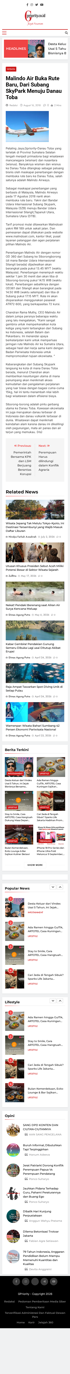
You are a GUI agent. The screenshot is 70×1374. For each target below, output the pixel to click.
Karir (31, 1322)
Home (21, 1322)
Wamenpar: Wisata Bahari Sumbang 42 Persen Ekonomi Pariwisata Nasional (33, 727)
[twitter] (36, 5)
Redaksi (9, 1301)
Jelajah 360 (45, 1322)
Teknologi (45, 841)
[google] (44, 1282)
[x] (35, 1282)
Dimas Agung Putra (19, 615)
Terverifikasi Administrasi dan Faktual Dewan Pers (35, 1314)
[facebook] (27, 5)
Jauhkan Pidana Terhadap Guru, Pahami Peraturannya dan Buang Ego (41, 1192)
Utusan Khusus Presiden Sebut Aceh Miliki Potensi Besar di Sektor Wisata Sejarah (35, 567)
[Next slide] (60, 887)
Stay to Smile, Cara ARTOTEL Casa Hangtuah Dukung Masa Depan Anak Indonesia (18, 819)
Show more (35, 865)
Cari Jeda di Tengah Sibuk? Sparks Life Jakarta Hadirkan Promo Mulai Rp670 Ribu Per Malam (50, 820)
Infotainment (15, 773)
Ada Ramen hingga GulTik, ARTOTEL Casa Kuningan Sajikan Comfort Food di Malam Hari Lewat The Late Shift (50, 786)
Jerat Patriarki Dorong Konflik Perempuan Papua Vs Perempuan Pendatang (43, 1169)
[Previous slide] (53, 887)
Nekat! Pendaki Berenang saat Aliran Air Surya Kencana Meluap (33, 607)
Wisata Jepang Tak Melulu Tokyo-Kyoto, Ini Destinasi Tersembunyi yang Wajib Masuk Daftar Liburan (35, 527)
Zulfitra (12, 576)
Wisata (11, 69)
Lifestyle (44, 773)
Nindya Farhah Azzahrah (22, 536)
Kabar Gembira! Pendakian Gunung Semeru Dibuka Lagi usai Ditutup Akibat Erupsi (33, 647)
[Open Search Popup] (66, 32)
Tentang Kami (35, 1307)
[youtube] (42, 5)
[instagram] (31, 5)
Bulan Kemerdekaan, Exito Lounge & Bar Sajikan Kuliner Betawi (17, 851)
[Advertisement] (35, 60)
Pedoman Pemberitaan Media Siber (42, 1301)
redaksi (14, 105)
